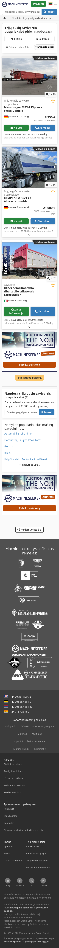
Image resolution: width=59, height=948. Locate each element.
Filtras (18, 39)
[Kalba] (50, 4)
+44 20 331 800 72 (20, 696)
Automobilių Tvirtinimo (18, 433)
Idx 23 (7, 453)
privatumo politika (12, 941)
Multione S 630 (21, 748)
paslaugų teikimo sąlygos (37, 941)
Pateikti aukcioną (29, 364)
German (9, 446)
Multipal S (10, 726)
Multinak (22, 733)
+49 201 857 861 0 (20, 701)
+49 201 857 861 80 (21, 706)
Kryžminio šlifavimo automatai (29, 741)
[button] (55, 4)
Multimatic (40, 748)
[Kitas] (54, 76)
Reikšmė (43, 39)
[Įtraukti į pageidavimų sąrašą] (53, 101)
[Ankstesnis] (5, 76)
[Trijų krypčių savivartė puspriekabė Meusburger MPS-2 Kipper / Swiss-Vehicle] (29, 76)
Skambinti (44, 128)
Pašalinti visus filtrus (19, 47)
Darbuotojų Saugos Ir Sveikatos (23, 440)
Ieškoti (50, 12)
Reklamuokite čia (31, 529)
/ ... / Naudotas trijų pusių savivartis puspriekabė (31, 18)
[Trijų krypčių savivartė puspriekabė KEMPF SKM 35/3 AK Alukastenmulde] (29, 167)
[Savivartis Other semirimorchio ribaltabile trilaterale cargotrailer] (29, 260)
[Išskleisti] (29, 141)
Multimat (37, 733)
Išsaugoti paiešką (31, 377)
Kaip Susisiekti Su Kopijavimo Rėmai (25, 459)
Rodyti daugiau (30, 465)
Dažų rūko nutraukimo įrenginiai (37, 726)
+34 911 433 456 (19, 711)
